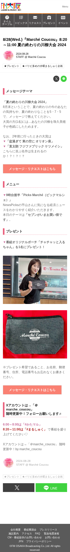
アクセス (27, 533)
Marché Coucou (37, 57)
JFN (20, 541)
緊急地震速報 (51, 533)
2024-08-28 (22, 54)
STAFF (20, 57)
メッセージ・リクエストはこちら (32, 168)
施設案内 (14, 533)
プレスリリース (48, 529)
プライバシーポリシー (39, 541)
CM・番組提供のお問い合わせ (25, 537)
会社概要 (15, 529)
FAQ (38, 533)
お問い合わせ (52, 537)
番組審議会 (30, 529)
